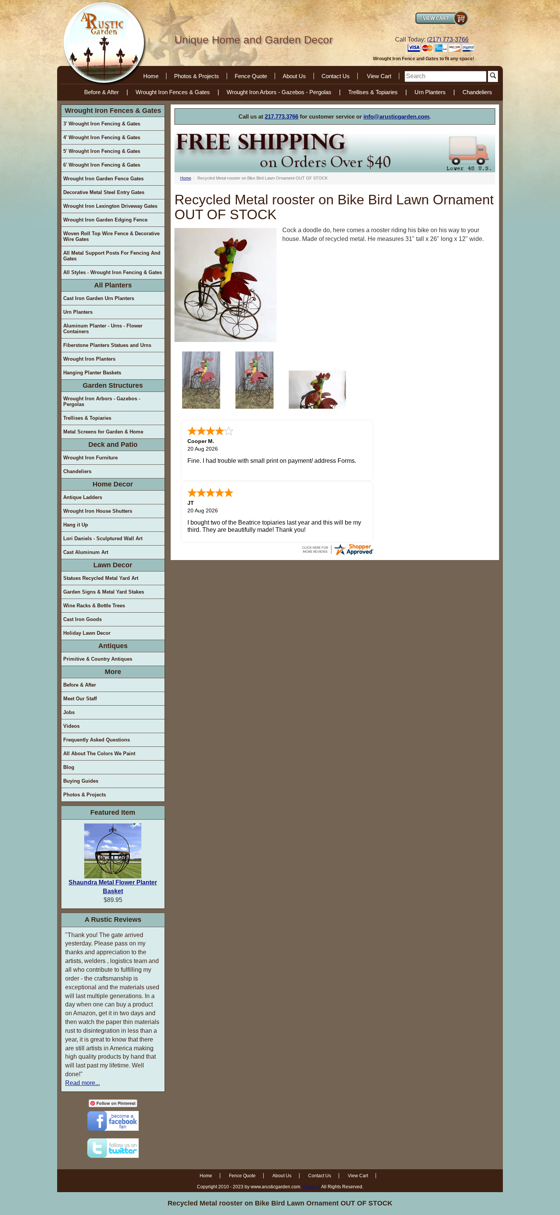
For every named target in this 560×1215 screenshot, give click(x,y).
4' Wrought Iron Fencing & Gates (101, 137)
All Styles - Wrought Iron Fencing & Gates (112, 272)
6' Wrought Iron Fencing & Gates (101, 165)
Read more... (82, 1083)
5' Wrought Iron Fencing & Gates (101, 151)
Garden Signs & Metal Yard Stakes (103, 592)
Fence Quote (251, 76)
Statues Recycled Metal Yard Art (100, 578)
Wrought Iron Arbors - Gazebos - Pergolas (279, 92)
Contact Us (336, 76)
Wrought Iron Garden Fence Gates (103, 178)
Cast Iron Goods (82, 619)
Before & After (101, 92)
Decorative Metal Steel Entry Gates (103, 192)
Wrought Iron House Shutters (97, 511)
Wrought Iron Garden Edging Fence (105, 220)
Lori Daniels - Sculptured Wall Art (102, 538)
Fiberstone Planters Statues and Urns (107, 345)
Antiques (113, 646)
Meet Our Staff (80, 698)
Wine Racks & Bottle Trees (94, 605)
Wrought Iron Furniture (90, 458)
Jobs (69, 712)
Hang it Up (75, 525)
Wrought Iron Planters (89, 359)
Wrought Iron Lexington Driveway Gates (110, 206)
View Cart (379, 76)
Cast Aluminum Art (85, 552)
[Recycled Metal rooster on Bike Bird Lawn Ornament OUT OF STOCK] (201, 380)
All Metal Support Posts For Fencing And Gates (111, 256)
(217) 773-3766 (448, 39)
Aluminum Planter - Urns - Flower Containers (102, 328)
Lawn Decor (112, 565)
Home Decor (113, 484)
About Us (294, 76)
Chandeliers (477, 92)
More (113, 672)
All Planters (113, 285)
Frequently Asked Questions (96, 740)
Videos (71, 726)
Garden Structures (113, 385)
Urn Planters (430, 92)
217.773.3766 (281, 116)
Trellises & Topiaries (373, 92)
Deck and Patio (113, 444)
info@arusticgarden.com (396, 116)
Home (150, 76)
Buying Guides (80, 781)
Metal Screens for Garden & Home (103, 432)
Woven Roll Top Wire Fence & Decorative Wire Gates (111, 236)
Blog (68, 767)
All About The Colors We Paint (99, 753)
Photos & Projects (196, 76)
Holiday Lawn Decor (86, 633)
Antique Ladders (82, 497)
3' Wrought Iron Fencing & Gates (101, 124)
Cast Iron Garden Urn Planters (98, 298)
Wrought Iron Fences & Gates (173, 92)
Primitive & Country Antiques (97, 659)
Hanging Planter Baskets (92, 373)
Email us (311, 1186)
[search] (445, 76)
